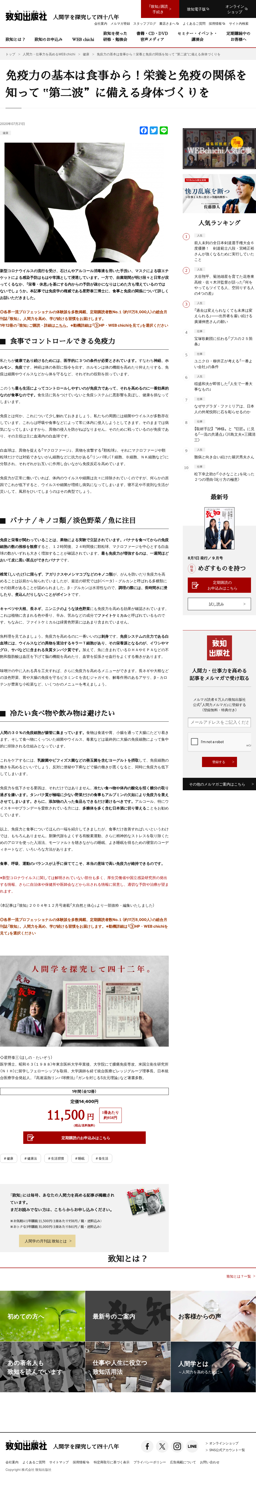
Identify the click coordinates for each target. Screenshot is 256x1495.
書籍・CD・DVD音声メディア (152, 36)
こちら (60, 325)
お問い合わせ (210, 1462)
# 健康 (8, 1158)
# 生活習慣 (56, 1158)
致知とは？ (16, 39)
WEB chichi (83, 39)
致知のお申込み (48, 39)
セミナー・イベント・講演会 (198, 36)
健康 (5, 133)
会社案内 (12, 1462)
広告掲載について (183, 1462)
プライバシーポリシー (150, 1462)
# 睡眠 (79, 1158)
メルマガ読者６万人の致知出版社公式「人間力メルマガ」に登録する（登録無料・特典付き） (219, 704)
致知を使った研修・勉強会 (115, 36)
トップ (10, 54)
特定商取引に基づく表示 (112, 1462)
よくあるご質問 (33, 1462)
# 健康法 (30, 1158)
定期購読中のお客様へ (238, 36)
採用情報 (79, 1462)
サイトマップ (59, 1462)
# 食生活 (102, 1158)
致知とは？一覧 (238, 1276)
